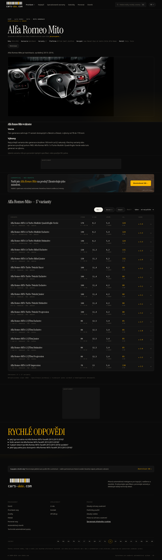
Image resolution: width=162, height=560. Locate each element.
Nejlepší (41, 5)
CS (110, 541)
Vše (98, 210)
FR (74, 541)
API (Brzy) (53, 514)
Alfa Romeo (19, 19)
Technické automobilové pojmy (19, 529)
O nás (52, 506)
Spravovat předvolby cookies (99, 521)
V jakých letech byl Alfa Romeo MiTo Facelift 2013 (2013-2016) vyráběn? (39, 445)
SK (115, 541)
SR (89, 541)
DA (147, 541)
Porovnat (81, 5)
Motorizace (13, 46)
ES (79, 541)
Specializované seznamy (56, 5)
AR (152, 541)
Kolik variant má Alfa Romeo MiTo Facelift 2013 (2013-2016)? (34, 442)
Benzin (109, 210)
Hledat (10, 518)
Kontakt (53, 510)
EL (136, 541)
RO (63, 541)
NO (126, 541)
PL (105, 541)
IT (84, 541)
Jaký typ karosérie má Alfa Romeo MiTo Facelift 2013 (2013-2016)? (37, 439)
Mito (28, 19)
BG (141, 541)
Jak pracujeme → (55, 36)
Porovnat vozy (13, 522)
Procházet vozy (13, 510)
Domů (9, 19)
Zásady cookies (92, 514)
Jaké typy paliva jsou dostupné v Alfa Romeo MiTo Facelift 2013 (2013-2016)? (41, 447)
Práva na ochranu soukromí (97, 518)
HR (95, 541)
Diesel (120, 210)
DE (68, 541)
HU (121, 541)
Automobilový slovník (15, 525)
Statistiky (71, 5)
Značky (10, 514)
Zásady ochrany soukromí (96, 506)
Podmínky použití (93, 510)
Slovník (90, 5)
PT (100, 541)
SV (131, 541)
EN (58, 541)
